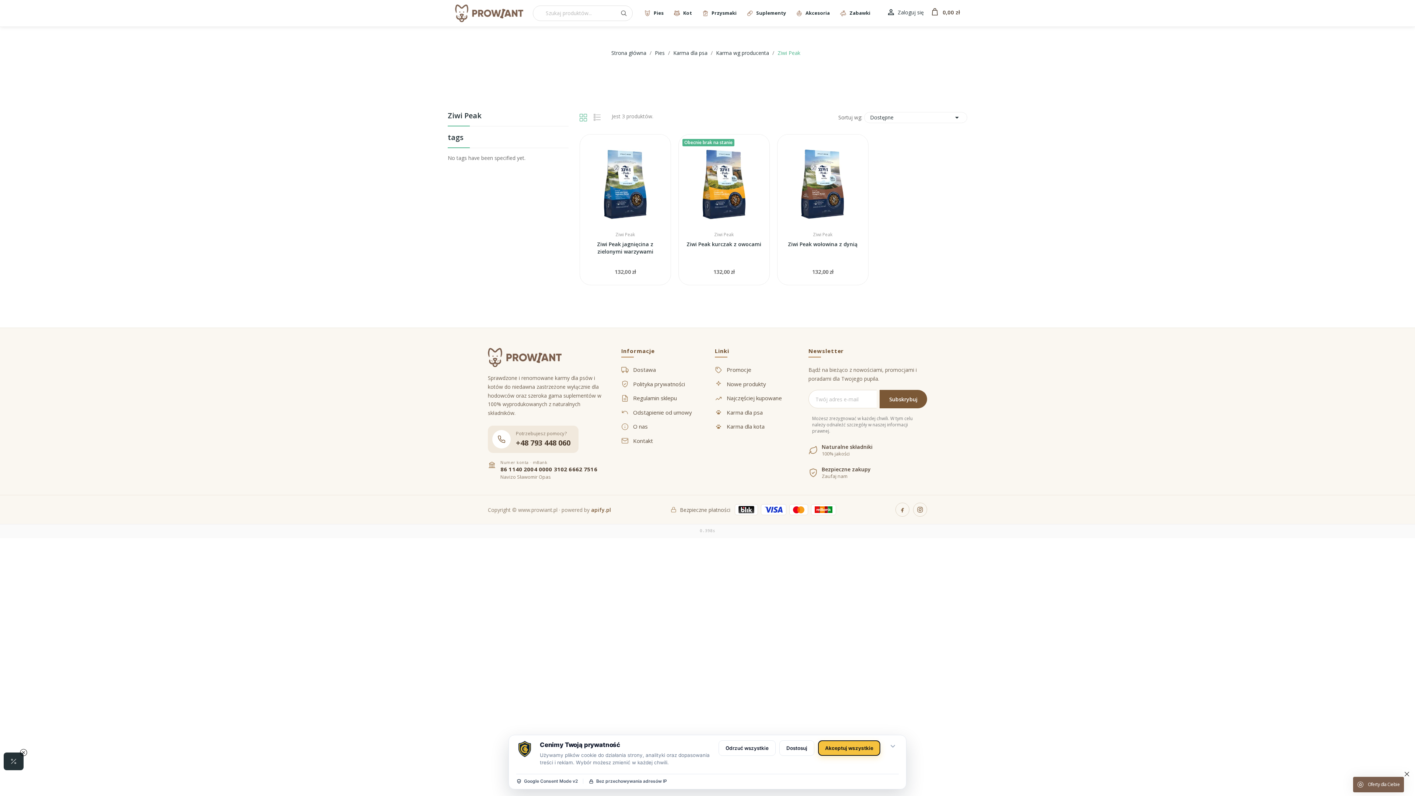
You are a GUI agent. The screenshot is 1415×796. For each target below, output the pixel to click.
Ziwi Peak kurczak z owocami (723, 244)
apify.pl (601, 509)
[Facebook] (902, 510)
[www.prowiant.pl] (489, 13)
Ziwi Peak (465, 116)
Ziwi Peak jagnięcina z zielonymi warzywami (625, 248)
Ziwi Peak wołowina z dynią (822, 244)
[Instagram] (920, 510)
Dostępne (915, 117)
